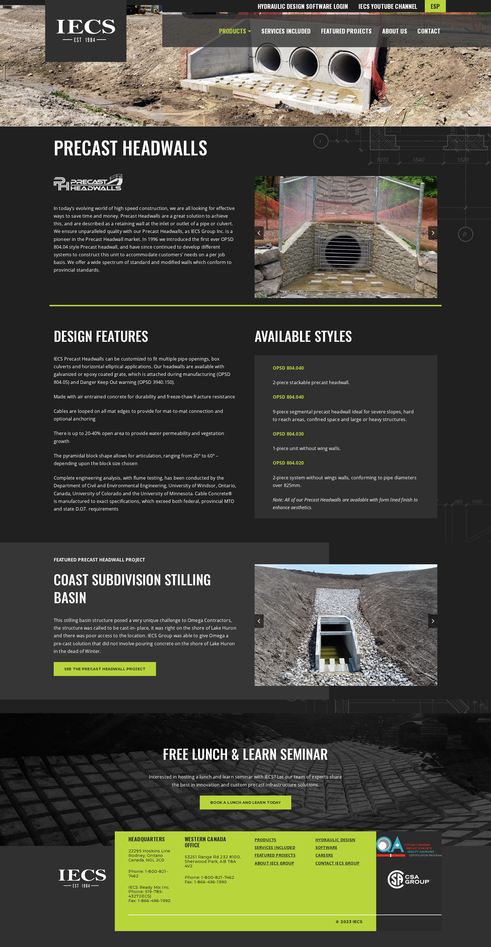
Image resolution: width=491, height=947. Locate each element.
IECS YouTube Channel (388, 6)
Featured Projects (346, 30)
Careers (324, 855)
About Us (394, 30)
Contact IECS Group (337, 863)
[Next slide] (432, 233)
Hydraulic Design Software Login (303, 6)
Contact (428, 30)
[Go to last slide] (259, 233)
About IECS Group (274, 863)
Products (232, 30)
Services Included (286, 30)
